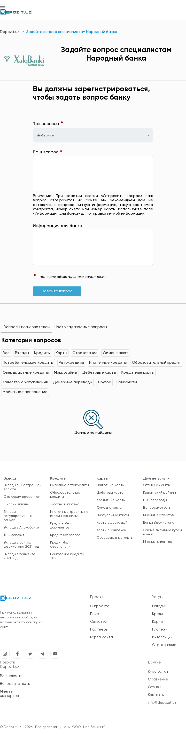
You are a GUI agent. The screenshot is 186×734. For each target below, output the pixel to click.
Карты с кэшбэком (111, 530)
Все (6, 353)
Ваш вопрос (47, 152)
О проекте (99, 606)
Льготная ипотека (64, 504)
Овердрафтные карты (115, 537)
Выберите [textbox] (45, 135)
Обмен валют (115, 353)
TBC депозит (14, 535)
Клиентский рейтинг (160, 492)
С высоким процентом (22, 496)
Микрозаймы (65, 373)
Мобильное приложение (25, 392)
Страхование (85, 353)
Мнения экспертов (158, 515)
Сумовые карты (109, 507)
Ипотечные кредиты (108, 363)
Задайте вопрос (57, 291)
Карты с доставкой (112, 522)
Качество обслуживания (25, 382)
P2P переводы (155, 500)
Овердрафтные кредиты (26, 373)
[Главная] (15, 14)
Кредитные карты (137, 373)
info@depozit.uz (162, 702)
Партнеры (99, 629)
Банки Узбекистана (158, 522)
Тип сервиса (48, 123)
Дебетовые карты (99, 373)
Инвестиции (162, 637)
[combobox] (93, 135)
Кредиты (42, 353)
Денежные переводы (72, 382)
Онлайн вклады (16, 504)
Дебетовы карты (110, 492)
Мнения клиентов (157, 542)
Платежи (160, 629)
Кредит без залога (65, 535)
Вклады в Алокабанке (21, 527)
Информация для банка (57, 226)
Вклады (22, 353)
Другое (104, 382)
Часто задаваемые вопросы (80, 327)
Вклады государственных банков (18, 516)
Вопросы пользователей (27, 327)
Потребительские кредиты (28, 363)
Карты (61, 353)
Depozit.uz (9, 32)
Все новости (11, 676)
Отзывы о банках (156, 485)
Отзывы (154, 687)
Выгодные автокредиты (69, 485)
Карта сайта (101, 637)
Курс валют (158, 671)
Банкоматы (126, 382)
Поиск (95, 614)
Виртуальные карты (113, 515)
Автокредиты (71, 363)
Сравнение (158, 679)
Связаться (99, 622)
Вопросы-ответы (157, 507)
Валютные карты (110, 485)
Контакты (156, 695)
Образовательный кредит (156, 363)
